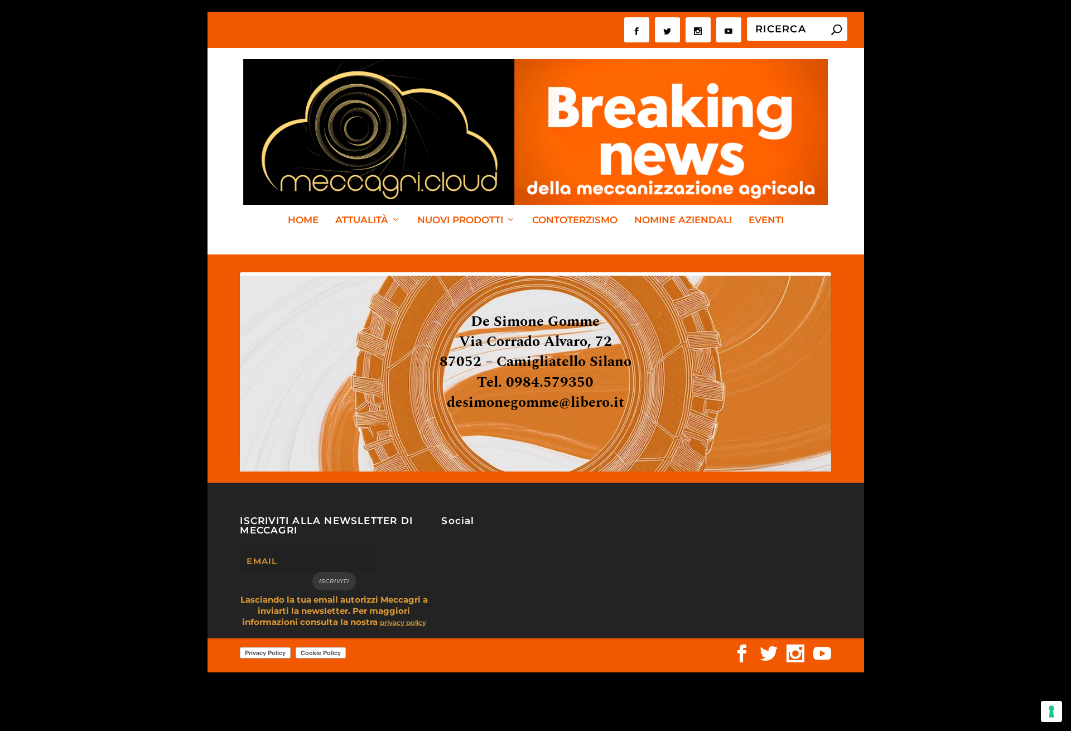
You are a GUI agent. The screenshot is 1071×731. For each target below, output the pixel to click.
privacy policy (403, 622)
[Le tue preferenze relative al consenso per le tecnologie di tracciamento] (1051, 711)
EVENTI (766, 220)
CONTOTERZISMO (574, 220)
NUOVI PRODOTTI (460, 220)
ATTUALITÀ (361, 220)
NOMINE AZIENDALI (683, 220)
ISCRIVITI (334, 581)
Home (303, 220)
